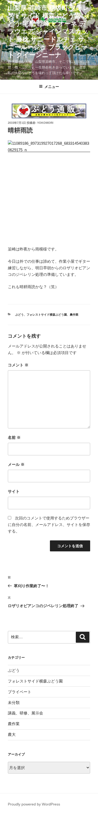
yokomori (45, 122)
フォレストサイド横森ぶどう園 (47, 314)
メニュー (51, 87)
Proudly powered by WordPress (34, 804)
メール (16, 464)
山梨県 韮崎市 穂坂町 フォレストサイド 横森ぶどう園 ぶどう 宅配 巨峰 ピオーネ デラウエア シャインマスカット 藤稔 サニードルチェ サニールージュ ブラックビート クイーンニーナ (48, 31)
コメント (18, 365)
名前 (14, 437)
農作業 (74, 314)
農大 (12, 734)
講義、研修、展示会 (25, 713)
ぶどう (19, 314)
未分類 (14, 702)
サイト (14, 491)
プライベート (19, 692)
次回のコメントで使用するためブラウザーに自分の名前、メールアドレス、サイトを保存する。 (49, 524)
